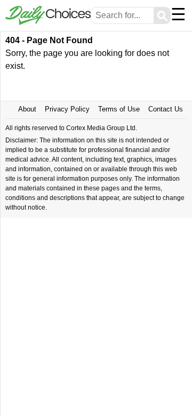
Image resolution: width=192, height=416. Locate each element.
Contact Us (165, 109)
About (27, 109)
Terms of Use (119, 109)
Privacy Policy (67, 109)
